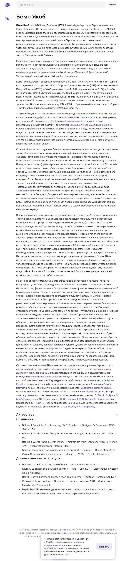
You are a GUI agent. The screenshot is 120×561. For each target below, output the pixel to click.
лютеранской (74, 121)
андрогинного (56, 348)
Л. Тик (98, 395)
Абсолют (108, 267)
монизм (42, 365)
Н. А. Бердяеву (87, 406)
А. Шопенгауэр (102, 399)
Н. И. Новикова (33, 406)
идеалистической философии (45, 376)
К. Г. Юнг (36, 402)
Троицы (20, 190)
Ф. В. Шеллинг (68, 399)
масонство (87, 387)
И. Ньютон (92, 391)
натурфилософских (44, 117)
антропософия (102, 387)
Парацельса (32, 55)
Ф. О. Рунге (108, 395)
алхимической (100, 124)
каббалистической (80, 124)
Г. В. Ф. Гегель (85, 399)
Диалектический (25, 372)
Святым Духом (64, 198)
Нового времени (101, 369)
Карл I (19, 384)
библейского (95, 47)
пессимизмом (59, 369)
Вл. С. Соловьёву (66, 406)
